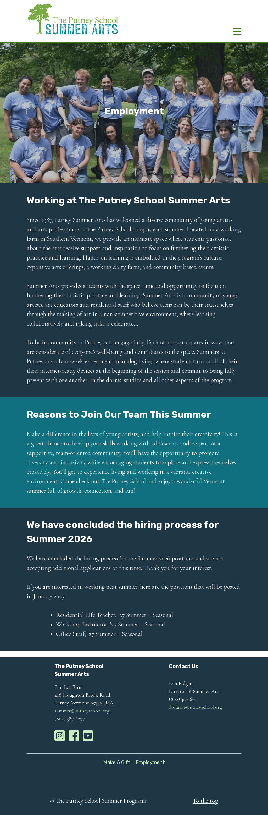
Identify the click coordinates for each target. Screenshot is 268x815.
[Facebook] (74, 735)
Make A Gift (116, 762)
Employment (150, 762)
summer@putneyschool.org (81, 711)
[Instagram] (59, 735)
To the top (205, 801)
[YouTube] (88, 735)
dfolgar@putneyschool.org (195, 707)
